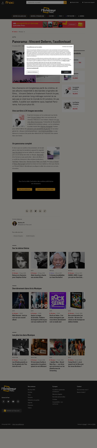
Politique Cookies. (66, 60)
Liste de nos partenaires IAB (32, 68)
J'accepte (66, 72)
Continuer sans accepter (67, 46)
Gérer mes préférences (33, 72)
